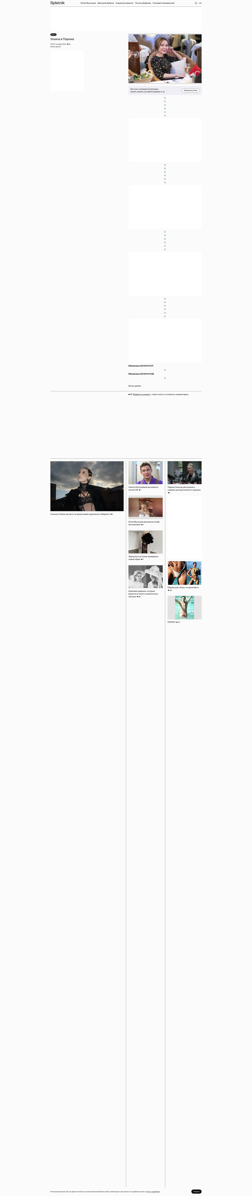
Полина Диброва (143, 3)
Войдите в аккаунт (141, 394)
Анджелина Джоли (124, 3)
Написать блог (191, 90)
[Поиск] (196, 3)
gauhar (138, 386)
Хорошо (196, 1191)
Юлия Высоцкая (88, 3)
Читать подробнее (153, 1192)
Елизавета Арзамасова (163, 3)
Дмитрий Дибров (106, 3)
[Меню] (200, 3)
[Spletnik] (57, 3)
